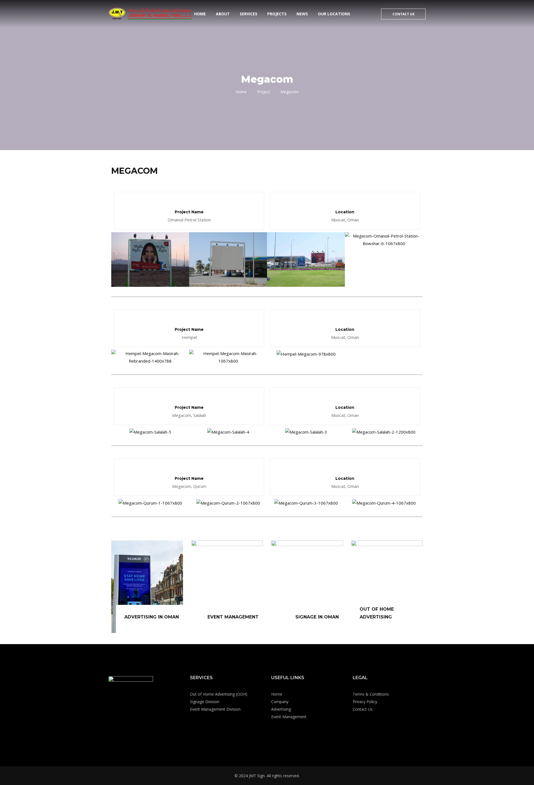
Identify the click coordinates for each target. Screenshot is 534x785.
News (302, 13)
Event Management (288, 716)
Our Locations (334, 13)
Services (248, 13)
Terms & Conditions (371, 694)
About (223, 13)
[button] (116, 259)
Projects (276, 13)
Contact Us (403, 14)
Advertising (281, 709)
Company (279, 701)
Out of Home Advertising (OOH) (218, 694)
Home (200, 13)
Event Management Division (215, 709)
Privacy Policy (365, 701)
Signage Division (204, 701)
